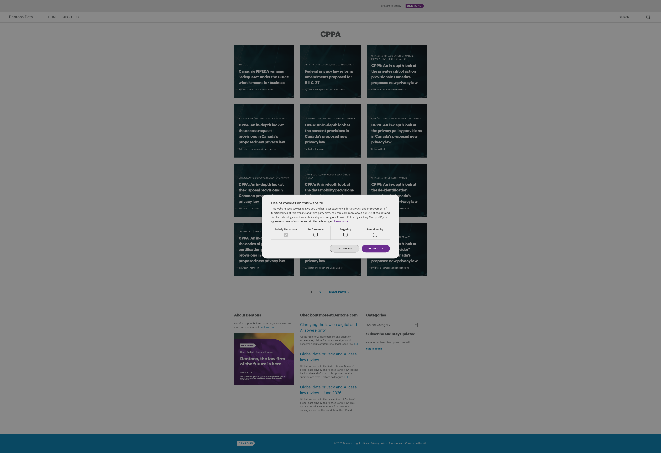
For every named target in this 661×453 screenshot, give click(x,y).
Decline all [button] (345, 248)
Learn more (341, 221)
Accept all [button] (375, 248)
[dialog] (330, 226)
